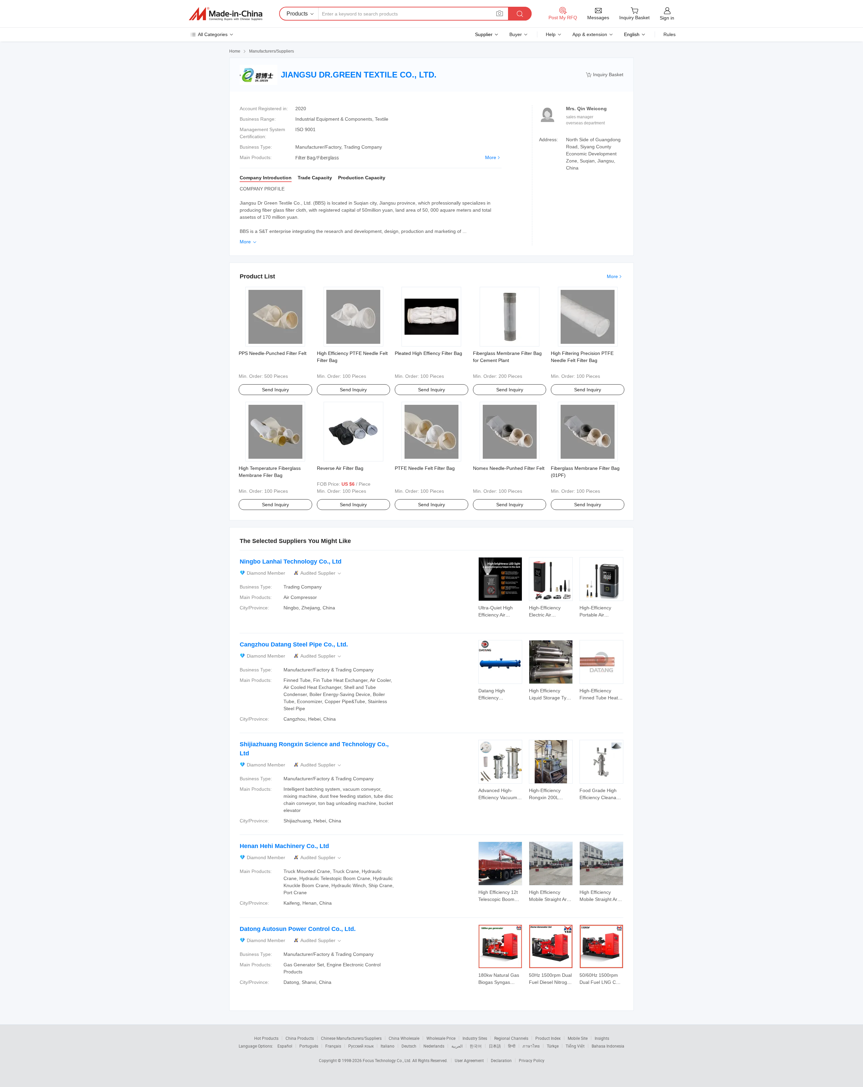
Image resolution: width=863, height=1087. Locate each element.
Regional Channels (511, 1038)
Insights (602, 1038)
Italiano (387, 1046)
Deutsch (408, 1046)
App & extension (589, 34)
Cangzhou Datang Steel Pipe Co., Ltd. (294, 644)
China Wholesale (404, 1038)
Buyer (515, 34)
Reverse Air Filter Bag (340, 468)
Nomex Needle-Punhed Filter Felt (508, 468)
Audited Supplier (321, 573)
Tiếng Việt (575, 1046)
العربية (457, 1046)
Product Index (548, 1038)
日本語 (495, 1046)
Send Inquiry (275, 389)
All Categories (213, 34)
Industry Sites (475, 1038)
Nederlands (433, 1046)
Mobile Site (578, 1038)
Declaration (501, 1060)
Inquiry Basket (604, 75)
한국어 (476, 1046)
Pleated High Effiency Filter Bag (428, 353)
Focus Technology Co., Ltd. (387, 1060)
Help (551, 34)
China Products (300, 1038)
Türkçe (553, 1046)
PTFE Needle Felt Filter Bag (425, 468)
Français (333, 1046)
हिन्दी (511, 1046)
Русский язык (361, 1046)
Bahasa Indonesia (608, 1046)
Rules (669, 34)
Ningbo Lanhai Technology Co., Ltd (290, 561)
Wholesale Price (440, 1038)
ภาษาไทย (531, 1046)
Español (284, 1046)
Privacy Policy (531, 1060)
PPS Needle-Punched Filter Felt (272, 353)
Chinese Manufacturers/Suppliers (351, 1038)
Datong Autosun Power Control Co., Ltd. (298, 929)
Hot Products (266, 1038)
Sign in (667, 18)
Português (308, 1046)
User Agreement (469, 1060)
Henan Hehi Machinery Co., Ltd (284, 846)
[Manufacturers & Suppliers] (225, 14)
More (490, 157)
